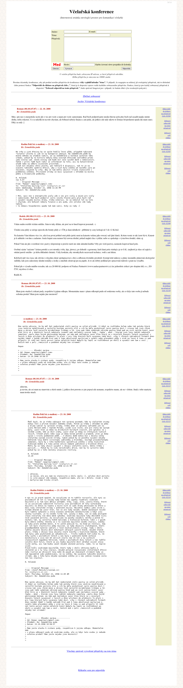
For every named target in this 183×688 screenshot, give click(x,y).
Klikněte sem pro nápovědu (91, 670)
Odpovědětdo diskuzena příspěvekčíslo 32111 (166, 322)
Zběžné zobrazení (91, 96)
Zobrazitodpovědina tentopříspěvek (167, 124)
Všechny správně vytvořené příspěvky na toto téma (91, 651)
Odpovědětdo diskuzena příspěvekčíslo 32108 (166, 220)
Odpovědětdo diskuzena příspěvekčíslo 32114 (166, 493)
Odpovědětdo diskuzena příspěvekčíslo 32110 (166, 287)
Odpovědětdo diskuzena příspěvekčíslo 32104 (166, 112)
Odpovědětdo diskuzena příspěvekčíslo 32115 (166, 418)
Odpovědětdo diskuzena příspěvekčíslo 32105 (166, 148)
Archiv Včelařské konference (91, 101)
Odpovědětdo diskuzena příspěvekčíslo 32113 (166, 382)
